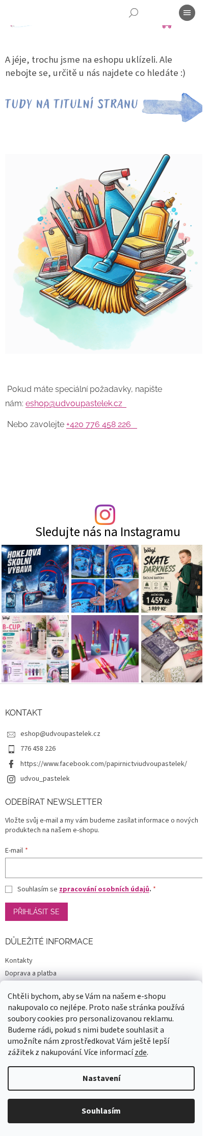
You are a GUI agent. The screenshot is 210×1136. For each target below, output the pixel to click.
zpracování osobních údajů (104, 889)
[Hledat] (133, 13)
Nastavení (101, 1078)
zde (141, 1052)
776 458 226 (38, 749)
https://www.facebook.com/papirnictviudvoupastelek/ (103, 764)
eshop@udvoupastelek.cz (75, 403)
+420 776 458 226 (101, 424)
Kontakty (19, 961)
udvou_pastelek (45, 779)
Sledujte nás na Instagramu (107, 532)
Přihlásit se (36, 912)
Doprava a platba (31, 973)
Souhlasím (101, 1111)
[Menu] (187, 13)
